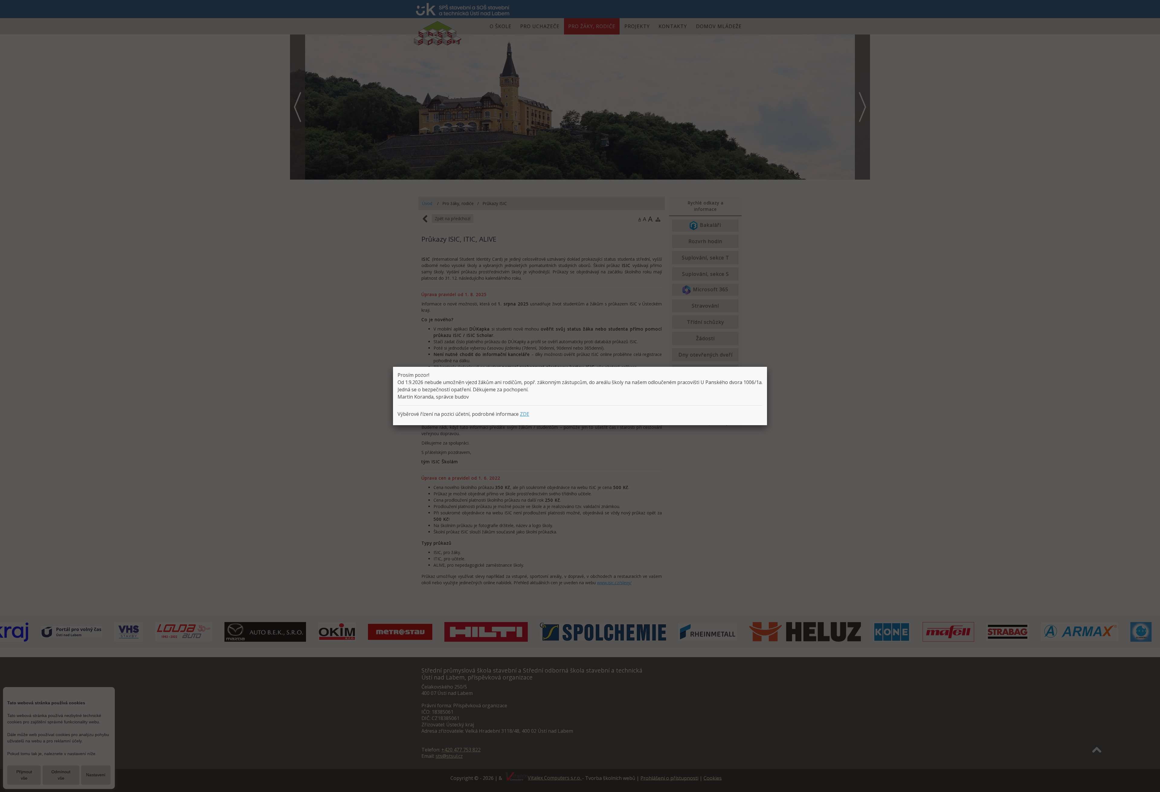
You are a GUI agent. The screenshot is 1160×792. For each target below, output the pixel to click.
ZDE (524, 414)
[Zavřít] (767, 366)
